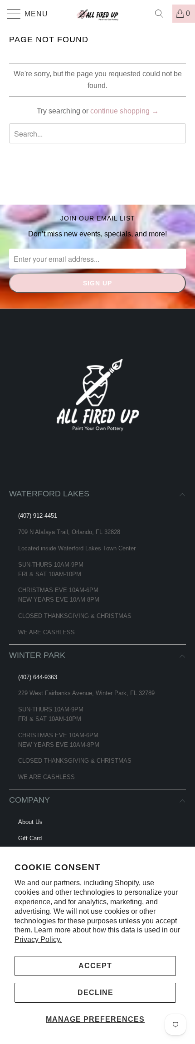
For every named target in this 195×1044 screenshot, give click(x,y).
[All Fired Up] (97, 13)
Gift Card (30, 838)
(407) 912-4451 (37, 515)
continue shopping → (124, 111)
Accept (95, 966)
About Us (30, 822)
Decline (95, 992)
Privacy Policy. (38, 939)
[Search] (162, 14)
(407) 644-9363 (37, 677)
